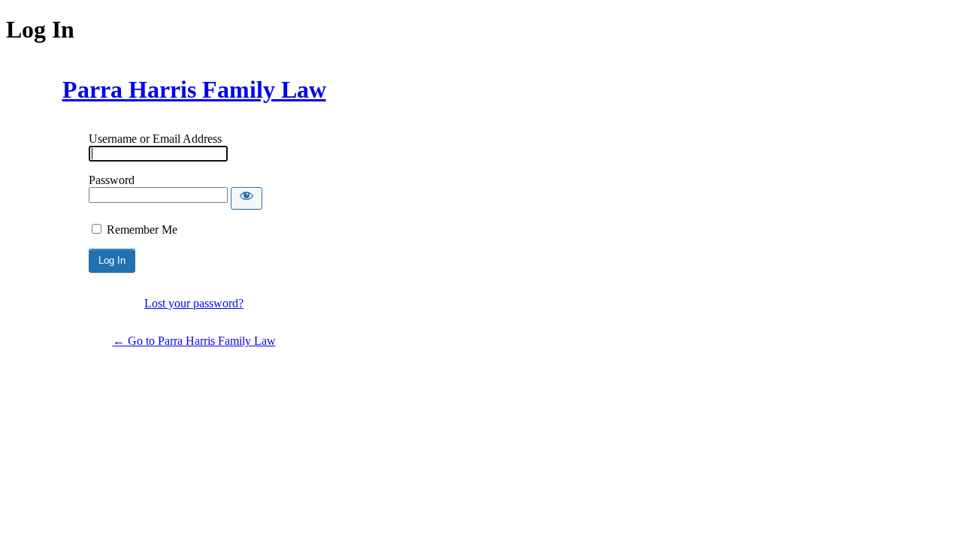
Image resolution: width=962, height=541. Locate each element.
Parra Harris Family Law (194, 89)
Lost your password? (194, 303)
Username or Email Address (155, 138)
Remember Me (142, 229)
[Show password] (246, 198)
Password (112, 180)
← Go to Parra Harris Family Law (194, 340)
